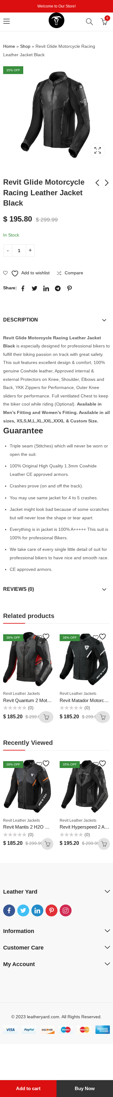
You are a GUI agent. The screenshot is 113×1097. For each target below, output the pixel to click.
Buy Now (85, 1088)
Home (9, 46)
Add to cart (28, 1088)
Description (20, 319)
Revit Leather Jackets (21, 693)
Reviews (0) (18, 589)
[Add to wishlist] (44, 636)
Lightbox (97, 150)
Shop (25, 46)
